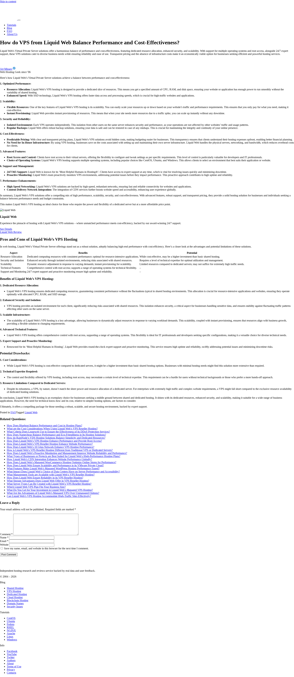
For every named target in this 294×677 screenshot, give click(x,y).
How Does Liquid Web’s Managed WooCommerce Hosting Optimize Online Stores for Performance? (61, 462)
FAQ (9, 31)
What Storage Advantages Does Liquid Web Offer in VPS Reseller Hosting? (48, 480)
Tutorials (11, 25)
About (10, 663)
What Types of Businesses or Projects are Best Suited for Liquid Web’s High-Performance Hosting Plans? (63, 456)
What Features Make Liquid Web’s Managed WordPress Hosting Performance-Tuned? (53, 468)
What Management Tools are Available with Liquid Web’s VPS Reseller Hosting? (51, 474)
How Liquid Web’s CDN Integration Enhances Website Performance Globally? (49, 459)
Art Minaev (6, 68)
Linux (10, 636)
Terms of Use (14, 666)
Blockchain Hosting (17, 600)
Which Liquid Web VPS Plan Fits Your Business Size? (36, 486)
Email (4, 541)
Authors (11, 660)
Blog (9, 28)
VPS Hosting (14, 591)
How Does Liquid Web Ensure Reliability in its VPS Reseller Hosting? (45, 477)
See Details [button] (6, 229)
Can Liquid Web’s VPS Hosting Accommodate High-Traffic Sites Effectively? (49, 496)
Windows (12, 639)
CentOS (11, 618)
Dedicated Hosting (17, 594)
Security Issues (15, 606)
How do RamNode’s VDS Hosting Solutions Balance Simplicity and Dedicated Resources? (56, 437)
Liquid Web (31, 412)
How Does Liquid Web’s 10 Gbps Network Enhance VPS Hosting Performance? (50, 447)
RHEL (10, 627)
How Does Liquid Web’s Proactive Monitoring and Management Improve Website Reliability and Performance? (67, 453)
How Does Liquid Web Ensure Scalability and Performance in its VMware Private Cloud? (55, 465)
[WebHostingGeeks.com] (8, 564)
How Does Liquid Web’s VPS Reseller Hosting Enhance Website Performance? (50, 443)
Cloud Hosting (15, 597)
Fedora (10, 624)
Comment (6, 534)
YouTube (12, 654)
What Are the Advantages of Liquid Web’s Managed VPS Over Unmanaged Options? (53, 493)
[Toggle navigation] (19, 20)
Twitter (10, 657)
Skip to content (8, 1)
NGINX (11, 630)
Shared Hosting (15, 588)
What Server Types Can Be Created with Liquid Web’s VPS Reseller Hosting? (49, 483)
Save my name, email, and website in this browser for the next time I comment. (46, 548)
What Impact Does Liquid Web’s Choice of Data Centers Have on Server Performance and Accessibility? (63, 471)
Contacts (11, 672)
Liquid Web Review (11, 232)
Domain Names (15, 603)
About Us (12, 34)
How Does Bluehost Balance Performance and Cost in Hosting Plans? (44, 425)
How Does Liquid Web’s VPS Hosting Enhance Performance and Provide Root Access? (54, 440)
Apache (11, 633)
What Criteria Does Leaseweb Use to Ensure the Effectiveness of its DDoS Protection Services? (58, 431)
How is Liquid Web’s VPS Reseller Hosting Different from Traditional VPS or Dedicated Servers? (60, 450)
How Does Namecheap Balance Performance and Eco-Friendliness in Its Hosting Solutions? (56, 434)
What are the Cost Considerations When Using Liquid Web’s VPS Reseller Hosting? (52, 428)
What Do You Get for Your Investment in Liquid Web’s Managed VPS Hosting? (50, 489)
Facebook (12, 651)
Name (4, 537)
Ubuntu (11, 621)
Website (4, 544)
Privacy (11, 669)
